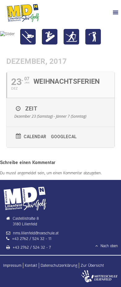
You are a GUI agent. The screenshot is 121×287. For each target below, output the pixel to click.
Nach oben (108, 246)
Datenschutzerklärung (59, 265)
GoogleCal (64, 136)
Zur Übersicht (92, 265)
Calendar (35, 136)
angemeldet (26, 173)
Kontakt (31, 265)
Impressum (12, 265)
